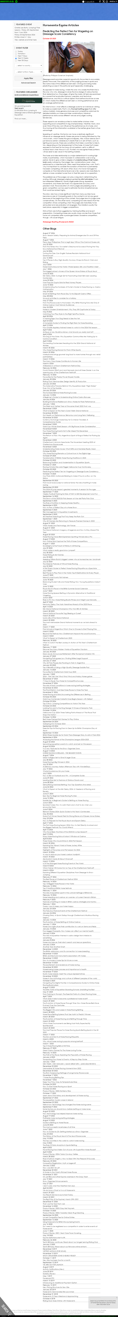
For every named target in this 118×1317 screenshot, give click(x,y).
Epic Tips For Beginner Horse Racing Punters (60, 796)
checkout (39, 1314)
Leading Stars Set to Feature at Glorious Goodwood (63, 780)
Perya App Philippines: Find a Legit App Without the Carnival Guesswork (71, 242)
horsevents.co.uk (7, 1)
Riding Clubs (51, 1310)
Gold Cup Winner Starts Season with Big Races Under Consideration (69, 426)
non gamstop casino (48, 1314)
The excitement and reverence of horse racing (61, 965)
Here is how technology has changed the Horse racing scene (67, 1104)
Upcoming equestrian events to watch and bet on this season (67, 744)
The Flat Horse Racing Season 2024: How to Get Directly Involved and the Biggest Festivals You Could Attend (70, 826)
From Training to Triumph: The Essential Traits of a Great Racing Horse (69, 994)
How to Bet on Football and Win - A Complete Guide (64, 775)
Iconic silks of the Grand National (56, 618)
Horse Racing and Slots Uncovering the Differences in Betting (66, 694)
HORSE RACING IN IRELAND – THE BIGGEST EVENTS (62, 753)
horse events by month (70, 1310)
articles (45, 1310)
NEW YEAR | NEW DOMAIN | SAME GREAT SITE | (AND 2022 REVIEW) (69, 1064)
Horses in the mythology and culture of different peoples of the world (70, 978)
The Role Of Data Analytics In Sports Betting (60, 1145)
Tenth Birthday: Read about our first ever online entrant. (65, 1246)
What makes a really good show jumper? (59, 550)
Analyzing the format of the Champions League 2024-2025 (66, 739)
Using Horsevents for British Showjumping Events (61, 1222)
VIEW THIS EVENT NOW (103, 1304)
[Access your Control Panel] (16, 1)
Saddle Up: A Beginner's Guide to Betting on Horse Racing (65, 800)
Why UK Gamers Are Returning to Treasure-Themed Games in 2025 (69, 521)
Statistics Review (49, 1274)
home (79, 1314)
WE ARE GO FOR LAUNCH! (53, 1265)
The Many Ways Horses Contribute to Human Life (62, 361)
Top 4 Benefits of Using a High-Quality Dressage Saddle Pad (66, 667)
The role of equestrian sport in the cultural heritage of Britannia (67, 893)
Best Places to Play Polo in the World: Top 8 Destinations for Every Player (71, 573)
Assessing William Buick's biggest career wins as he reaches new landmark (71, 559)
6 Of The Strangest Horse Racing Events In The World (63, 863)
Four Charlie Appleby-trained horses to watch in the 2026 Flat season (70, 327)
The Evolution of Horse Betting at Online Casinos (61, 922)
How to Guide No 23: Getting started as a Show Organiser (65, 1131)
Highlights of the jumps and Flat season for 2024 (61, 850)
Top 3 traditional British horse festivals (57, 888)
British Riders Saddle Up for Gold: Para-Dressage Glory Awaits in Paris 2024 (71, 735)
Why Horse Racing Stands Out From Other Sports (62, 350)
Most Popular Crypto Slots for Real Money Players (62, 282)
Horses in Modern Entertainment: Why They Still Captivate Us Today (69, 309)
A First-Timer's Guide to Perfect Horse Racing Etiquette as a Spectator (70, 568)
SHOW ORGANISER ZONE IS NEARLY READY (59, 1256)
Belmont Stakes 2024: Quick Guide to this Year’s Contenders (66, 811)
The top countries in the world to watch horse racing (63, 1140)
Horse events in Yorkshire (67, 1312)
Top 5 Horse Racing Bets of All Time (56, 1046)
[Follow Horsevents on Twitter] (103, 2)
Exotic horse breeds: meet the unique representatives (64, 974)
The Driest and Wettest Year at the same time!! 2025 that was (67, 406)
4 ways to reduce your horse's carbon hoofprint (61, 854)
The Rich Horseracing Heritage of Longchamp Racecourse (66, 1073)
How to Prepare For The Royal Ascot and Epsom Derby (64, 820)
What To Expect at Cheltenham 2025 (57, 638)
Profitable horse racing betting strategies (59, 1118)
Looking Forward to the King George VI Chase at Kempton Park (67, 708)
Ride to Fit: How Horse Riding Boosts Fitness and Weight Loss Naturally (70, 600)
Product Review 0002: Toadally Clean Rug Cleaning (63, 1213)
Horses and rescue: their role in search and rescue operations (67, 942)
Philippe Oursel (57, 75)
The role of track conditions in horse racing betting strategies (66, 685)
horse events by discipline (99, 1310)
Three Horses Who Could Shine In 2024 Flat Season (62, 841)
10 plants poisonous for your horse (56, 771)
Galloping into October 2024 (54, 724)
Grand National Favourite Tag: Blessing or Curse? (62, 613)
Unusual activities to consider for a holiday (59, 298)
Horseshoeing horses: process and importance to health (65, 969)
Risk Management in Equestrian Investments (60, 512)
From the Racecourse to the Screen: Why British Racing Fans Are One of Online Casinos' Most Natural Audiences (71, 304)
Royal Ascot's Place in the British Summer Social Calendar (65, 588)
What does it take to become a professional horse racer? (65, 998)
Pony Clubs (59, 1310)
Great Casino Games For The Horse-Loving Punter (62, 1050)
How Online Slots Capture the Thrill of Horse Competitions (65, 541)
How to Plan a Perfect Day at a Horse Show (60, 507)
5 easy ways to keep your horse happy (58, 906)
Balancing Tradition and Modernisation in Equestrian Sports (66, 462)
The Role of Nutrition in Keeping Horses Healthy (61, 503)
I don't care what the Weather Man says (59, 1186)
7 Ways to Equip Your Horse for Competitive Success (63, 681)
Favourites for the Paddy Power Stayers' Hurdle (61, 377)
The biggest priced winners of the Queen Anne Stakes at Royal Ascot (70, 271)
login (102, 1312)
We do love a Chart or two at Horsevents (59, 1190)
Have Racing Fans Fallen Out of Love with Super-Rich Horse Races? (69, 1149)
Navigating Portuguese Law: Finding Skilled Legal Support (65, 658)
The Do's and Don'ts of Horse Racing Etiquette (61, 1037)
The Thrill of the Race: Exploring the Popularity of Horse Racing (67, 1055)
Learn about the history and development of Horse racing (65, 1095)
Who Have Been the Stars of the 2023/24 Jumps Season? (65, 832)
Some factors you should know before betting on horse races (67, 1109)
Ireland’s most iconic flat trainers (55, 577)
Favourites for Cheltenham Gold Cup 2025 (59, 672)
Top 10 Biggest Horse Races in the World (58, 884)
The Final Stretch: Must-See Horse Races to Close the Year (65, 690)
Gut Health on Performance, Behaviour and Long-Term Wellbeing (68, 415)
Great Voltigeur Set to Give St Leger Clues (59, 757)
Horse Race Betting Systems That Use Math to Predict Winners (67, 1014)
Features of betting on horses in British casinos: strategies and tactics (69, 902)
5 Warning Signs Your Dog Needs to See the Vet (61, 318)
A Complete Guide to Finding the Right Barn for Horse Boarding (68, 323)
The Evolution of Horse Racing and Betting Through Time (65, 1019)
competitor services (43, 1312)
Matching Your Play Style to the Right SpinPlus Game (63, 314)
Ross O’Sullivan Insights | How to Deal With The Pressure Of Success (69, 1159)
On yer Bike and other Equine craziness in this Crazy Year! (65, 1177)
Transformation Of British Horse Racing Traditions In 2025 (64, 458)
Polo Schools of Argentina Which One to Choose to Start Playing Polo (70, 629)
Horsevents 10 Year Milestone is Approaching (60, 1296)
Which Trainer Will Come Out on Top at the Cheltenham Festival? (68, 868)
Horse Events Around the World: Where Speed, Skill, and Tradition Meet (70, 267)
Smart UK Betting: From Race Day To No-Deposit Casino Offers (67, 294)
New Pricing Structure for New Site (56, 1287)
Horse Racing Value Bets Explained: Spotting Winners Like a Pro (67, 537)
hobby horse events (82, 1310)
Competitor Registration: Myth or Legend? (59, 1163)
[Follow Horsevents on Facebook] (99, 2)
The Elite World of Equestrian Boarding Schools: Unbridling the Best (68, 989)
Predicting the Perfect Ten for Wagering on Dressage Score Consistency (70, 471)
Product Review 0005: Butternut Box (57, 1091)
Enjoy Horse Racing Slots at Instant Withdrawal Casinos (64, 836)
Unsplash (69, 75)
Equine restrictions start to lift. (54, 1237)
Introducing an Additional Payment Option (60, 1283)
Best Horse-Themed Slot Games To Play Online (61, 719)
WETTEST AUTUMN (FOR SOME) (54, 1251)
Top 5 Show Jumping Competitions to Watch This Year (64, 703)
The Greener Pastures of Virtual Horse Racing (60, 564)
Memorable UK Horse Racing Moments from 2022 (62, 1068)
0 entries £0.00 (89, 2)
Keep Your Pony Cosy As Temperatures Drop (60, 1082)
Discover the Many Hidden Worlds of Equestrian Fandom (65, 649)
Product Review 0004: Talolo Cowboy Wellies (60, 1154)
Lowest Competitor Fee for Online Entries (58, 1217)
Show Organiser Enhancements (55, 1181)
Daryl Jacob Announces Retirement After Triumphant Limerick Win (69, 654)
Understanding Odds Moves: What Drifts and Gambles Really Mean (69, 449)
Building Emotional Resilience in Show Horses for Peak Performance (69, 402)
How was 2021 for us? (51, 1168)
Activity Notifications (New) (53, 1269)
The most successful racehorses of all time (59, 1127)
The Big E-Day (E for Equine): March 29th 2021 (61, 1199)
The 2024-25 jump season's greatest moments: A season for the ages (69, 489)
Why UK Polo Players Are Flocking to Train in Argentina (64, 663)
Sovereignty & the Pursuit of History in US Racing (61, 546)
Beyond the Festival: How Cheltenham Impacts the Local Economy (69, 633)
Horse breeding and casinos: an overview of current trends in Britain (69, 897)
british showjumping (60, 1314)
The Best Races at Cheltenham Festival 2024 (60, 879)
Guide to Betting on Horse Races (55, 1122)
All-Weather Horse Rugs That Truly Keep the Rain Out (63, 516)
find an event (21, 1310)
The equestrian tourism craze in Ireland (58, 1100)
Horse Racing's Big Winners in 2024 (56, 762)
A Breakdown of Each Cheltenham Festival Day (61, 366)
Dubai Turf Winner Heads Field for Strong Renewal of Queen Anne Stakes (71, 816)
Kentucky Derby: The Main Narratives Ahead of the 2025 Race (67, 604)
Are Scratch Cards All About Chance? (58, 859)
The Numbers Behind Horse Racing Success (59, 393)
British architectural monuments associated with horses (64, 956)
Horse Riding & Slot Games (53, 555)
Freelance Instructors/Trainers (34, 1310)
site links (30, 1312)
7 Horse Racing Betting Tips (53, 1077)
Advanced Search (28, 83)
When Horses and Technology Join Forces (59, 525)
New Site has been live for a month (56, 1260)
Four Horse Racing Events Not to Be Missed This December (65, 431)
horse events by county (21, 1312)
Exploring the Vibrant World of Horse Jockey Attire (62, 845)
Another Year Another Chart (54, 947)
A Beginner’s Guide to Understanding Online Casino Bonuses (66, 397)
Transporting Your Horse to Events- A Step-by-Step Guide (65, 1059)
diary (89, 1310)
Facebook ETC (48, 1278)
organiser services (54, 1312)
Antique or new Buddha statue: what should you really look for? (68, 332)
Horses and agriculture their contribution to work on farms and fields (69, 926)
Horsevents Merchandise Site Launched (58, 1292)
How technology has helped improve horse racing (63, 1113)
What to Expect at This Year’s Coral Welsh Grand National (65, 411)
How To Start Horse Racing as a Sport (57, 1086)
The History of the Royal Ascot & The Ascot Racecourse (64, 1136)
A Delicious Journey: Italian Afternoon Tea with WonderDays (66, 766)
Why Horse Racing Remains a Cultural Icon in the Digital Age (67, 453)
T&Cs (35, 1312)
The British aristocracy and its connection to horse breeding (66, 951)
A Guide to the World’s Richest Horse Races (60, 1172)
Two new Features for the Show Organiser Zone (61, 748)
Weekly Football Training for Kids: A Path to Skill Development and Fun (70, 494)
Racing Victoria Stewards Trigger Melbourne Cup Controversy (67, 467)
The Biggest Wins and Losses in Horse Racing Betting (63, 1010)
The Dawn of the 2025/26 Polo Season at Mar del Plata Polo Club (68, 498)
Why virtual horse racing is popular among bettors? (63, 1041)
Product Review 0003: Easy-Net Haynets (58, 1208)
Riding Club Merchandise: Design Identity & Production (64, 381)
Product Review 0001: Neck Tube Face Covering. (62, 1233)
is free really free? (80, 1312)
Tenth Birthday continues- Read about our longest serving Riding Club (70, 1242)
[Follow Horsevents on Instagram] (107, 2)
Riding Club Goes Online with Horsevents (59, 1301)
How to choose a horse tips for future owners (60, 960)
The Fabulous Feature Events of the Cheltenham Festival (65, 911)
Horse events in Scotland (93, 1312)
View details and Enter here (26, 40)
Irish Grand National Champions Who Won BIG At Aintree (65, 609)
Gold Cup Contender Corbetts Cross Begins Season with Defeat (68, 699)
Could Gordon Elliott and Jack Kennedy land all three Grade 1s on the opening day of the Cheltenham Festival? (71, 371)
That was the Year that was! (54, 1204)
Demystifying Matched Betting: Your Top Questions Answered (67, 784)
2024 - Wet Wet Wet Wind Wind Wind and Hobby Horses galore (67, 676)
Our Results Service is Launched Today (58, 1195)
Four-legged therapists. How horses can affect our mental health (68, 931)
